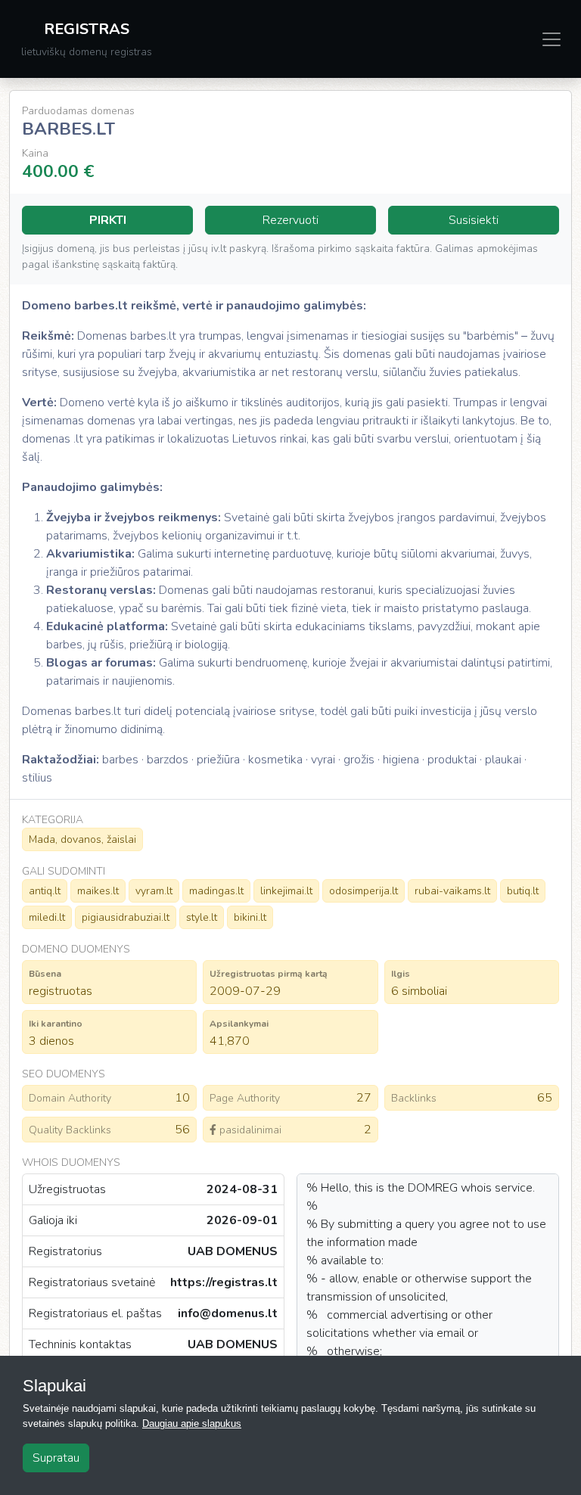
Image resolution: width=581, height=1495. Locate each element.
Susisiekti (474, 220)
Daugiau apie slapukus (191, 1423)
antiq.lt (45, 891)
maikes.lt (98, 891)
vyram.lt (153, 891)
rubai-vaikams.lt (452, 891)
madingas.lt (216, 891)
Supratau (56, 1458)
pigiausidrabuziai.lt (125, 917)
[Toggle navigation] (551, 39)
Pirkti (107, 220)
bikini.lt (250, 917)
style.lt (201, 917)
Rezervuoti (290, 220)
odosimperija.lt (363, 891)
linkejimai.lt (286, 891)
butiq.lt (523, 891)
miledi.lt (47, 917)
